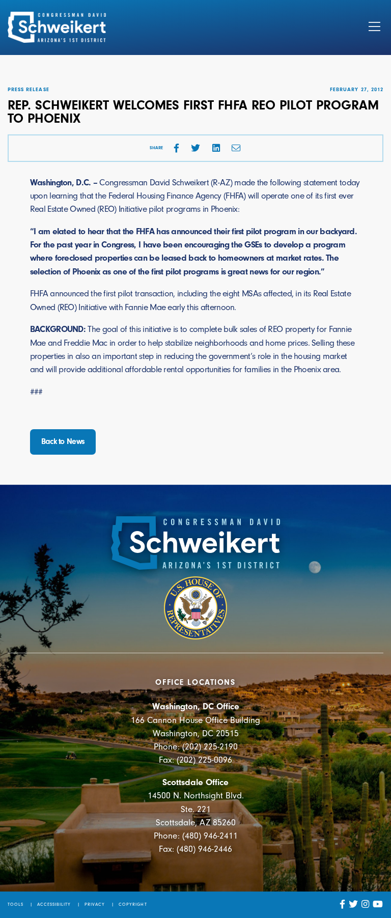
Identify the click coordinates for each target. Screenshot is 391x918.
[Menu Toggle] (374, 27)
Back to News (63, 441)
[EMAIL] (236, 148)
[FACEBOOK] (176, 148)
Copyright (133, 904)
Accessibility (54, 904)
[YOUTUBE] (378, 904)
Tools (15, 904)
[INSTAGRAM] (365, 904)
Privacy (95, 904)
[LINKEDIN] (216, 148)
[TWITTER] (195, 148)
